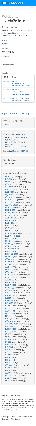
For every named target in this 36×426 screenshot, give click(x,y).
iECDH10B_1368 (12, 223)
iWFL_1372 (10, 331)
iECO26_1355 (11, 259)
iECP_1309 (10, 266)
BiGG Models (12, 2)
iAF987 (8, 341)
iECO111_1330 (12, 256)
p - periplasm (6, 68)
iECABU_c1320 (12, 204)
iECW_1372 (10, 290)
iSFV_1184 (10, 316)
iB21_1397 (10, 191)
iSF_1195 (9, 186)
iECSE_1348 (11, 274)
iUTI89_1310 (11, 329)
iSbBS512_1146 (12, 308)
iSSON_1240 (11, 321)
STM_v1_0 (10, 339)
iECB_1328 (10, 207)
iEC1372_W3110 (12, 367)
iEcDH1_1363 (11, 215)
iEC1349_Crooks (12, 360)
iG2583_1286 (11, 297)
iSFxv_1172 (10, 318)
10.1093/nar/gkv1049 (10, 410)
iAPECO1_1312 (12, 181)
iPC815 (8, 184)
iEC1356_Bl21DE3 (13, 354)
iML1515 (9, 349)
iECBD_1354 (11, 210)
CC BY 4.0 (24, 151)
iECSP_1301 (11, 285)
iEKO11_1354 (11, 292)
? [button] (31, 113)
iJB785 (8, 352)
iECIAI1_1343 (11, 243)
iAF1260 (9, 179)
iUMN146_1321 (12, 323)
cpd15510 (22, 147)
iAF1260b (9, 347)
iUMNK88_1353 (12, 326)
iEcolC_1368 (10, 264)
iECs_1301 (10, 272)
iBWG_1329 (10, 189)
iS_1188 (9, 305)
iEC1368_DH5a (12, 372)
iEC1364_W (10, 365)
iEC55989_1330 (12, 202)
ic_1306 (8, 194)
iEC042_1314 (11, 199)
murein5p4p (10, 124)
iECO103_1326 (12, 254)
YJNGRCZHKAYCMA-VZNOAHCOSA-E (17, 138)
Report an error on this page (16, 113)
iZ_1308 (9, 334)
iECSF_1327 (10, 277)
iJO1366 (4, 43)
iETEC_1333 (10, 295)
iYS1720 (9, 380)
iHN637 (8, 176)
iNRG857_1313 (12, 303)
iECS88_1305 (11, 269)
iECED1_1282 (11, 233)
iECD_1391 (10, 212)
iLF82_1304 (10, 300)
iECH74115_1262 (12, 235)
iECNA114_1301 (12, 248)
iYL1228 (9, 336)
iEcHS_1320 (10, 241)
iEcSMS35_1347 (12, 279)
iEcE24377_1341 (12, 228)
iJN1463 (9, 378)
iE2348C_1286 (11, 197)
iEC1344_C (10, 375)
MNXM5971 (9, 144)
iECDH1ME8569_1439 (14, 217)
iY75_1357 (10, 344)
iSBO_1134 (10, 310)
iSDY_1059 (10, 313)
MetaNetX (15, 151)
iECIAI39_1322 (11, 246)
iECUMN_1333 (11, 287)
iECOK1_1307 (11, 261)
